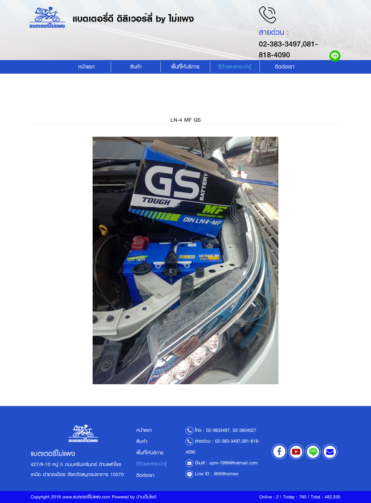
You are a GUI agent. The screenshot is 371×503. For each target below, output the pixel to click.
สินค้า (136, 67)
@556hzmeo (226, 473)
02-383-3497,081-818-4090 (288, 49)
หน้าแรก (86, 67)
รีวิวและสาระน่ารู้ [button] (234, 67)
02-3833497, (218, 430)
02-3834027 (244, 430)
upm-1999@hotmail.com (233, 463)
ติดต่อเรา (284, 67)
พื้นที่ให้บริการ (185, 67)
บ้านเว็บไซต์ (146, 497)
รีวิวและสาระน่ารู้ (151, 464)
